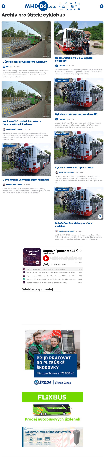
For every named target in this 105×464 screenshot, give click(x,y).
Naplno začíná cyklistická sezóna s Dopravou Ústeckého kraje (22, 123)
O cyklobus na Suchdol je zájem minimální (26, 179)
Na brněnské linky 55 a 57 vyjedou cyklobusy (73, 59)
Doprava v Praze (62, 80)
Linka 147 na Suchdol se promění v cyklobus (73, 225)
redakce (9, 67)
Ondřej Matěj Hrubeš (14, 129)
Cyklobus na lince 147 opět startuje (74, 167)
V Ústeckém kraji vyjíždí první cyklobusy (25, 61)
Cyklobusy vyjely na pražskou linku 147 (76, 114)
